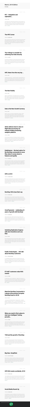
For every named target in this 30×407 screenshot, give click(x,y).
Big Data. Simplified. (11, 353)
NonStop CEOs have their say (13, 192)
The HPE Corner (9, 34)
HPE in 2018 (8, 174)
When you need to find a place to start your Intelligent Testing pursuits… (14, 315)
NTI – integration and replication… (11, 15)
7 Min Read (24, 147)
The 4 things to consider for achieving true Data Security (13, 53)
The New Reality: (10, 91)
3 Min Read (24, 368)
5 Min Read (24, 189)
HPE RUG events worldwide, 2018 (15, 371)
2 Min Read (24, 227)
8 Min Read (24, 171)
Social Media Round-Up (12, 389)
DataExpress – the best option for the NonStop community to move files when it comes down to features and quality (15, 153)
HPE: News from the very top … (14, 72)
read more (8, 25)
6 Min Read (24, 332)
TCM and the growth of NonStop (14, 335)
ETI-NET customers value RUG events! (14, 272)
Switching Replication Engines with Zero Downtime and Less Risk (14, 231)
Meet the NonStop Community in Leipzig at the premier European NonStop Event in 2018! (15, 293)
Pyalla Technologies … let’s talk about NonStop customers (14, 252)
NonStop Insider (4, 402)
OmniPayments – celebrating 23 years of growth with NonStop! (14, 211)
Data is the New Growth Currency (15, 109)
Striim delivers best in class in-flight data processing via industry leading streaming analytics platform (14, 129)
